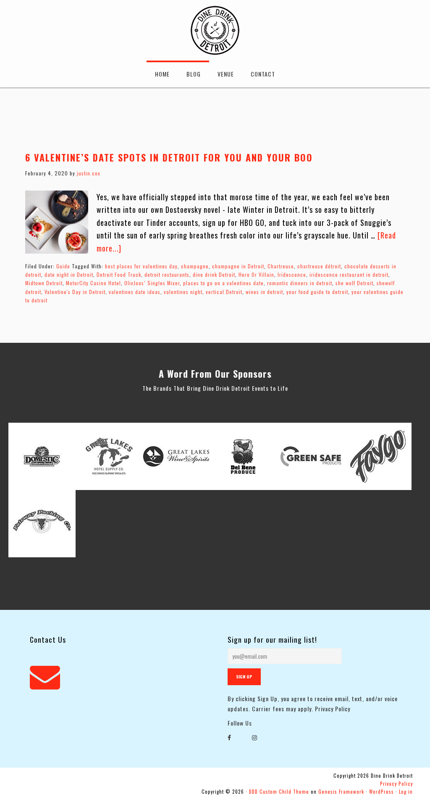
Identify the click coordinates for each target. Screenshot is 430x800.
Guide (63, 266)
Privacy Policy (332, 708)
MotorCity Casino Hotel (93, 282)
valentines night (183, 291)
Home (162, 73)
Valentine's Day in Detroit (75, 291)
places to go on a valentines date (223, 282)
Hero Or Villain (256, 274)
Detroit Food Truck (119, 274)
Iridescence (292, 274)
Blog (193, 73)
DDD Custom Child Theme (279, 791)
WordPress (381, 791)
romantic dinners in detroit (299, 282)
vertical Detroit (224, 291)
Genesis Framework (341, 791)
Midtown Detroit (44, 282)
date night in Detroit (69, 274)
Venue (226, 73)
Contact (263, 73)
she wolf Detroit (354, 282)
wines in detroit (264, 291)
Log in (406, 791)
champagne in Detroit (238, 266)
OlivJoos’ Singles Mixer (152, 282)
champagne (195, 266)
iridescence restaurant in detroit (348, 274)
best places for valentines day (141, 266)
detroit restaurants (166, 274)
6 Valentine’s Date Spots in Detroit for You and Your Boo (169, 157)
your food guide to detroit (317, 291)
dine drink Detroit (214, 274)
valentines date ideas (134, 291)
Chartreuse (280, 266)
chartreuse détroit (319, 266)
